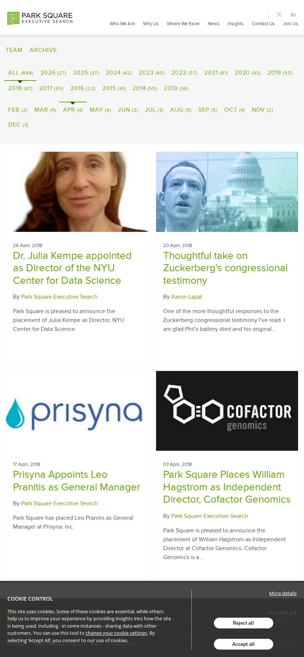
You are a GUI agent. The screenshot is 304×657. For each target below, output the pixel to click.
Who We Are (122, 24)
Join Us (290, 24)
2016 (83, 88)
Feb (18, 110)
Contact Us (263, 24)
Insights (236, 24)
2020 (248, 72)
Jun (128, 110)
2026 (53, 72)
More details (283, 593)
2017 (51, 88)
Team (14, 50)
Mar (45, 110)
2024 (119, 72)
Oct (234, 110)
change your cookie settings (116, 633)
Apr (73, 110)
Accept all (243, 644)
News (213, 24)
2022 (184, 72)
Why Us (151, 24)
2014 (145, 88)
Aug (181, 110)
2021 (216, 72)
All (21, 72)
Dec (18, 124)
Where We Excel (183, 24)
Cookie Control (30, 598)
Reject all (243, 623)
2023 (152, 72)
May (100, 110)
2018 (20, 88)
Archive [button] (43, 50)
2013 (176, 88)
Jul (154, 110)
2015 (114, 88)
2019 (280, 72)
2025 (86, 72)
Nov (263, 110)
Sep (208, 110)
